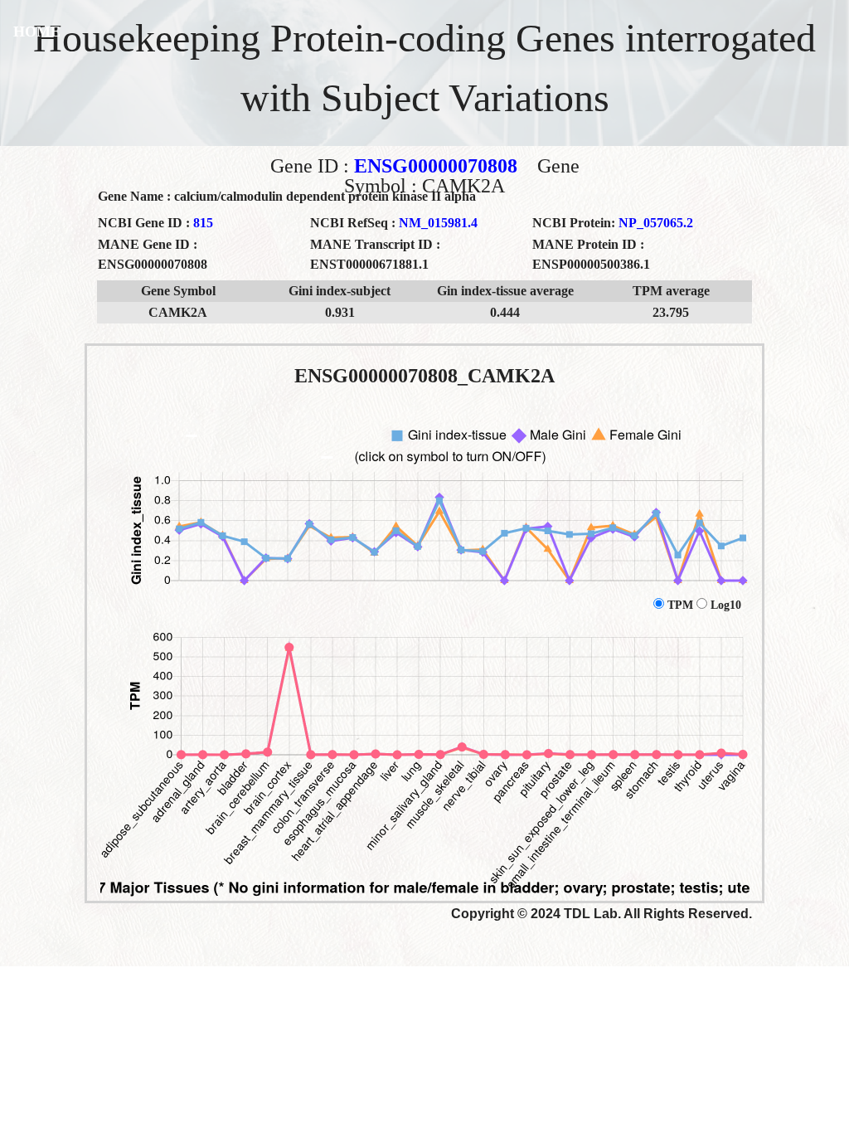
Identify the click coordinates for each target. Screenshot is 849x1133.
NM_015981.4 (438, 223)
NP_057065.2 (656, 223)
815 (203, 223)
